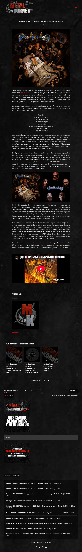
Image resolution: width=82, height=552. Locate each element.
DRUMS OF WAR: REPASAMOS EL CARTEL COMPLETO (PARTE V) (28, 483)
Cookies (32, 543)
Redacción (16, 333)
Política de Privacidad (44, 543)
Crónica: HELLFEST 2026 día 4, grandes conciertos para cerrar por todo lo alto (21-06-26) (38, 494)
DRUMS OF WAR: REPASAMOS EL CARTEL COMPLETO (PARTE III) (29, 518)
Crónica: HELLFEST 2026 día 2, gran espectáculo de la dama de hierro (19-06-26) (35, 523)
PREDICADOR (25, 93)
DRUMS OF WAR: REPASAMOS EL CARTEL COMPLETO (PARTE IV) (29, 489)
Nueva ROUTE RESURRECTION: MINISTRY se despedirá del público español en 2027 (36, 513)
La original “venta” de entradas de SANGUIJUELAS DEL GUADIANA (29, 501)
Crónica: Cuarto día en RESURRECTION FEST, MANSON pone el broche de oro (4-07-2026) (38, 534)
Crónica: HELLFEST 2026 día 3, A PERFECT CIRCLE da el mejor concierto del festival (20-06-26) (39, 506)
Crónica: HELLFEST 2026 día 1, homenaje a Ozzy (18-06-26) (27, 529)
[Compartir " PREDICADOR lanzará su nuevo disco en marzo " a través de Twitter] (48, 380)
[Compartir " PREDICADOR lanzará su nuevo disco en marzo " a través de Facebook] (44, 380)
